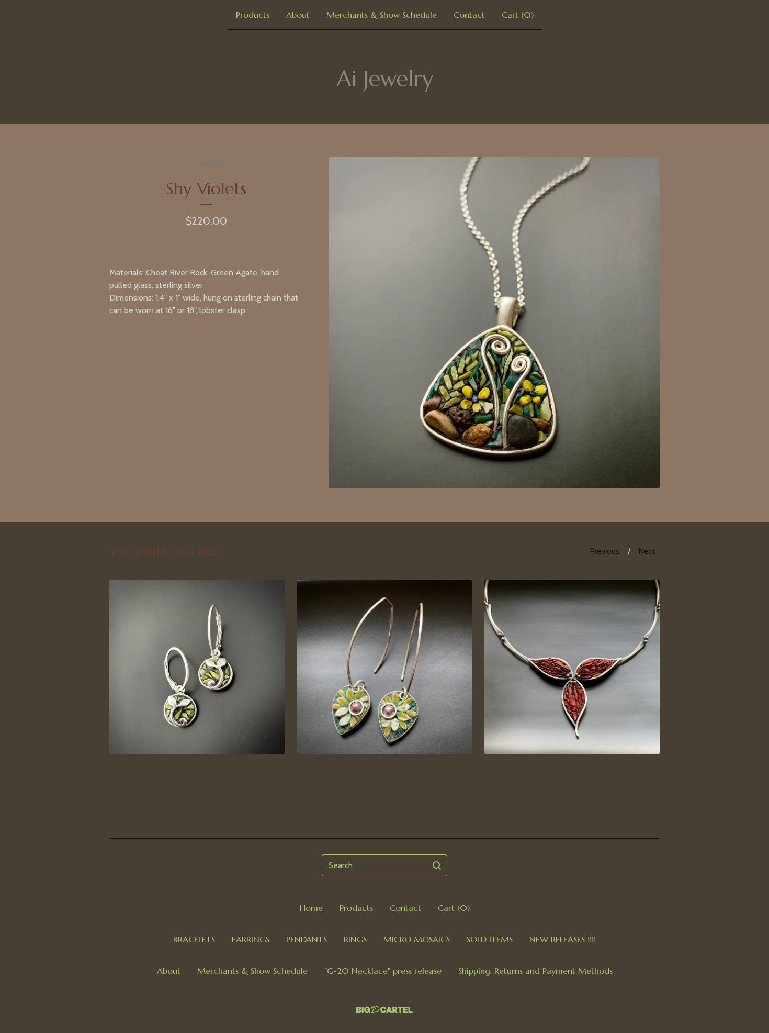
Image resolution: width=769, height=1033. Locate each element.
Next (647, 551)
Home (311, 908)
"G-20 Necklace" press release (383, 970)
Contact (469, 14)
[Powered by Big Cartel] (384, 1009)
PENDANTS (306, 939)
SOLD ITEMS (490, 939)
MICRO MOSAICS (416, 939)
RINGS (355, 939)
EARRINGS (250, 939)
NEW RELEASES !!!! (562, 939)
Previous (604, 551)
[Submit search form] (437, 865)
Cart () (518, 14)
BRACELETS (194, 939)
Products (252, 14)
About (298, 14)
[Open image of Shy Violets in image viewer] (494, 322)
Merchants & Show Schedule (381, 14)
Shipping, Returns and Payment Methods (535, 970)
